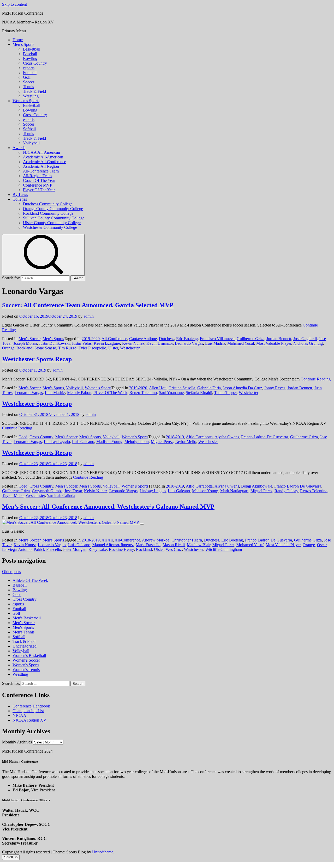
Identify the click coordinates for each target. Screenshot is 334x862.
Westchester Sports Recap (37, 359)
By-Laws (20, 194)
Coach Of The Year (39, 180)
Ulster (113, 348)
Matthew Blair (198, 545)
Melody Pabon (79, 392)
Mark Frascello (148, 545)
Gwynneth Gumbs (47, 491)
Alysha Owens (226, 437)
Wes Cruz (174, 549)
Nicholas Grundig (308, 343)
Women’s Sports (26, 100)
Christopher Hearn (186, 540)
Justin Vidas (82, 343)
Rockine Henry (121, 549)
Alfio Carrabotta (199, 437)
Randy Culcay (286, 491)
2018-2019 (175, 437)
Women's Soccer (26, 660)
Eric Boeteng (232, 540)
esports (28, 68)
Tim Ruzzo (67, 348)
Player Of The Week (110, 392)
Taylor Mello (185, 441)
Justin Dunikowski (54, 343)
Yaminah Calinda (61, 495)
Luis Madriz (215, 343)
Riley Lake (97, 549)
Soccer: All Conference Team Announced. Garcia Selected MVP (88, 305)
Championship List (28, 711)
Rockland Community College (48, 213)
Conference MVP (37, 185)
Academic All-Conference (44, 161)
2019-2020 (91, 338)
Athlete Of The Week (30, 580)
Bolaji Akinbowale (256, 486)
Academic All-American (43, 157)
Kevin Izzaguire (107, 343)
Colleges (20, 199)
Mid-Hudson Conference (22, 13)
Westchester (130, 348)
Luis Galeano (83, 441)
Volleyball (31, 143)
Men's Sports (53, 338)
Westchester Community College (50, 227)
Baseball (30, 54)
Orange (8, 348)
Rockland (24, 348)
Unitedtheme (102, 852)
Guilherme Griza (250, 338)
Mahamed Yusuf (240, 343)
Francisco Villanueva (217, 338)
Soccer (28, 82)
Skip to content (14, 4)
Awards (19, 147)
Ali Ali (107, 540)
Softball (29, 129)
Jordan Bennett (278, 338)
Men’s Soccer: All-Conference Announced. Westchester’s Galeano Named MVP (108, 506)
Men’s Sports (23, 44)
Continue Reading (316, 379)
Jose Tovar (73, 491)
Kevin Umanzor (159, 343)
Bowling (30, 58)
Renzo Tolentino (143, 392)
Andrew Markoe (155, 540)
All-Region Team (37, 176)
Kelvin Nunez (95, 491)
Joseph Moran (25, 343)
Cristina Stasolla (182, 388)
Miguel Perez (162, 441)
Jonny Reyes (274, 388)
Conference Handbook (31, 706)
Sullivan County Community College (53, 218)
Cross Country (35, 63)
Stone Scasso (45, 348)
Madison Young (109, 441)
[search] (43, 254)
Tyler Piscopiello (92, 348)
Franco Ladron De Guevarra (264, 437)
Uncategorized (25, 646)
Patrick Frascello (47, 549)
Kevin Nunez (133, 343)
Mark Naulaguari (234, 491)
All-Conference (114, 338)
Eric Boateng (187, 338)
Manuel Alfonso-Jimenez (113, 545)
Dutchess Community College (48, 204)
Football (30, 72)
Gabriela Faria (209, 388)
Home (18, 40)
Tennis (28, 86)
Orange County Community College (53, 208)
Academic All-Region (41, 166)
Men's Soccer (29, 338)
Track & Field (34, 91)
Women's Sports (98, 388)
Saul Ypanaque (171, 392)
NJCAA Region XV (29, 720)
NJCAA (19, 715)
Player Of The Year (39, 190)
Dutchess (166, 338)
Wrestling (31, 96)
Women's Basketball (29, 655)
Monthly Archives (17, 742)
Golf (27, 77)
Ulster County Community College (52, 222)
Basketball (31, 49)
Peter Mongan (74, 549)
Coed (23, 437)
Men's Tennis (23, 632)
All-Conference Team (41, 171)
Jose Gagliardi (305, 338)
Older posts (11, 571)
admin (89, 316)
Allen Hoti (157, 388)
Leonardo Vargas (189, 343)
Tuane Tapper (225, 392)
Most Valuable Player (273, 343)
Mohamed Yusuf (250, 545)
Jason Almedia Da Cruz (242, 388)
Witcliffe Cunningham (223, 549)
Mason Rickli (174, 545)
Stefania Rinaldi (199, 392)
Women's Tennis (26, 669)
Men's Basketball (27, 618)
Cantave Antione (143, 338)
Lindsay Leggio (57, 441)
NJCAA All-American (41, 152)
